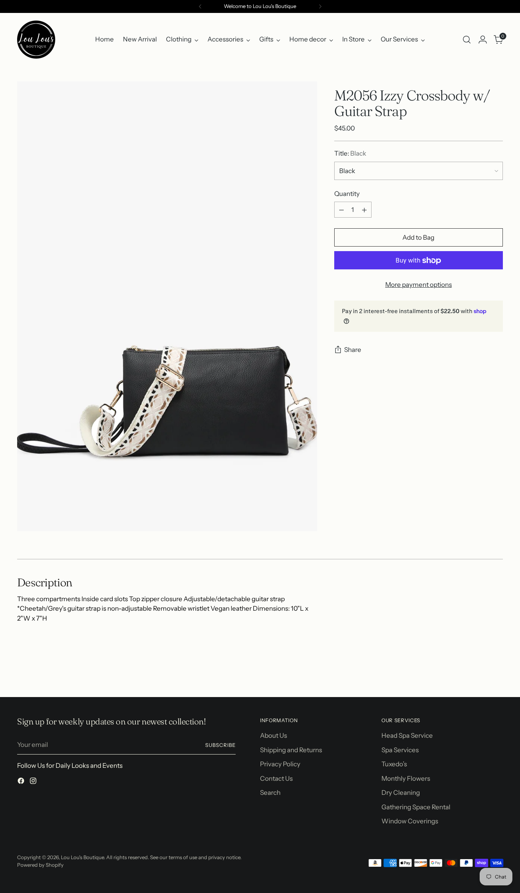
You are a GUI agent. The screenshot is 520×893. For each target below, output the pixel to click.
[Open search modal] (466, 39)
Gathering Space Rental (415, 807)
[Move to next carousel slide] (496, 670)
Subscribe (220, 745)
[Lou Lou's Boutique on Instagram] (33, 782)
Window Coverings (409, 821)
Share (352, 350)
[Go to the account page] (482, 39)
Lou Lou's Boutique (82, 857)
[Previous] (200, 6)
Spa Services (400, 750)
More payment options (418, 285)
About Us (273, 735)
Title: (350, 154)
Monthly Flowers (405, 778)
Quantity (347, 193)
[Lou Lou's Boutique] (36, 40)
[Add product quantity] (364, 210)
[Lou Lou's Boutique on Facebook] (21, 782)
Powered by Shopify (40, 865)
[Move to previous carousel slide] (478, 671)
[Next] (320, 6)
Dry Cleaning (400, 792)
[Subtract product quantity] (341, 210)
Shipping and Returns (291, 750)
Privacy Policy (280, 764)
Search (270, 792)
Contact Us (276, 778)
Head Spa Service (407, 735)
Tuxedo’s (394, 764)
